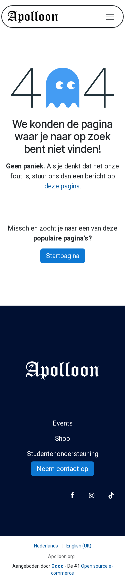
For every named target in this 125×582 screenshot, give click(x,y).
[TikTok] (111, 495)
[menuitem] (46, 545)
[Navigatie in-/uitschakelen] (110, 17)
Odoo (58, 566)
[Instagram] (91, 495)
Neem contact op (62, 469)
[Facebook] (72, 495)
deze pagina (62, 186)
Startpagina (62, 256)
